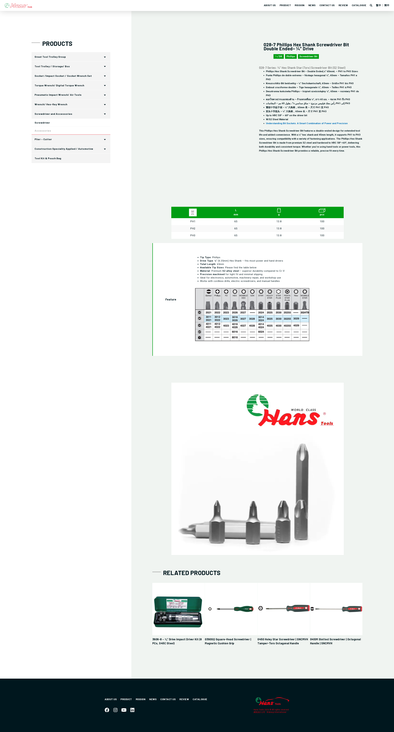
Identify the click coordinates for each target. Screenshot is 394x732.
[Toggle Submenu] (105, 57)
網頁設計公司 (260, 712)
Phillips (291, 56)
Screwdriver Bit (309, 56)
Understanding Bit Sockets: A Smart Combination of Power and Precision (307, 123)
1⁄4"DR (278, 56)
